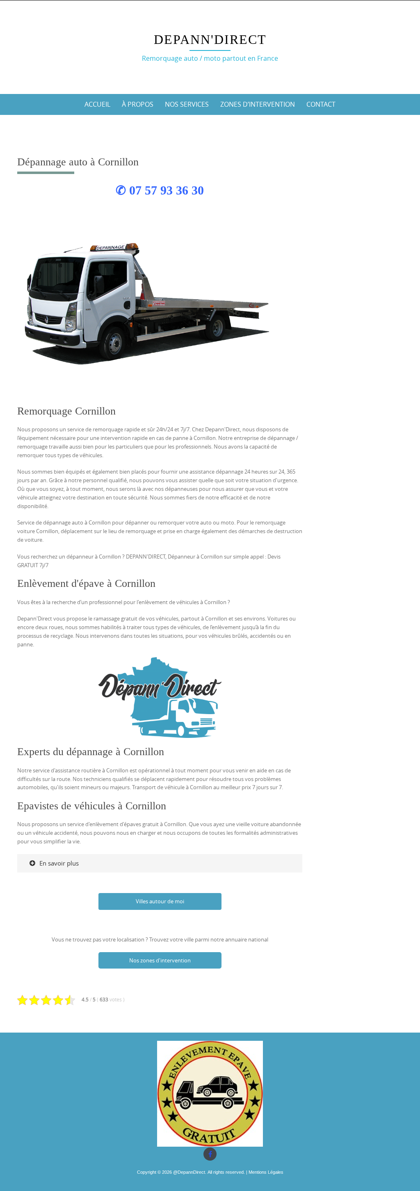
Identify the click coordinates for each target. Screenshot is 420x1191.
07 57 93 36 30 (166, 190)
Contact (321, 104)
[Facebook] (210, 1154)
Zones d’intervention (257, 104)
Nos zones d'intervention (160, 960)
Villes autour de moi (160, 901)
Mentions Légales (266, 1172)
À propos (137, 104)
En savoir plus (59, 863)
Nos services (187, 104)
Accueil (97, 104)
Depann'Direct (210, 39)
